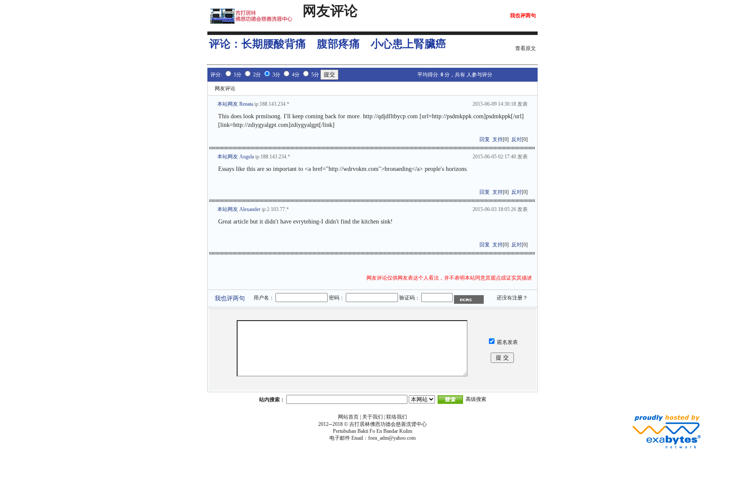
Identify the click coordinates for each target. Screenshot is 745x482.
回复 (484, 139)
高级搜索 (476, 399)
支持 (497, 139)
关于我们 (372, 417)
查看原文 (525, 48)
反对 (516, 139)
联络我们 (396, 417)
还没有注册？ (512, 298)
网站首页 (348, 417)
